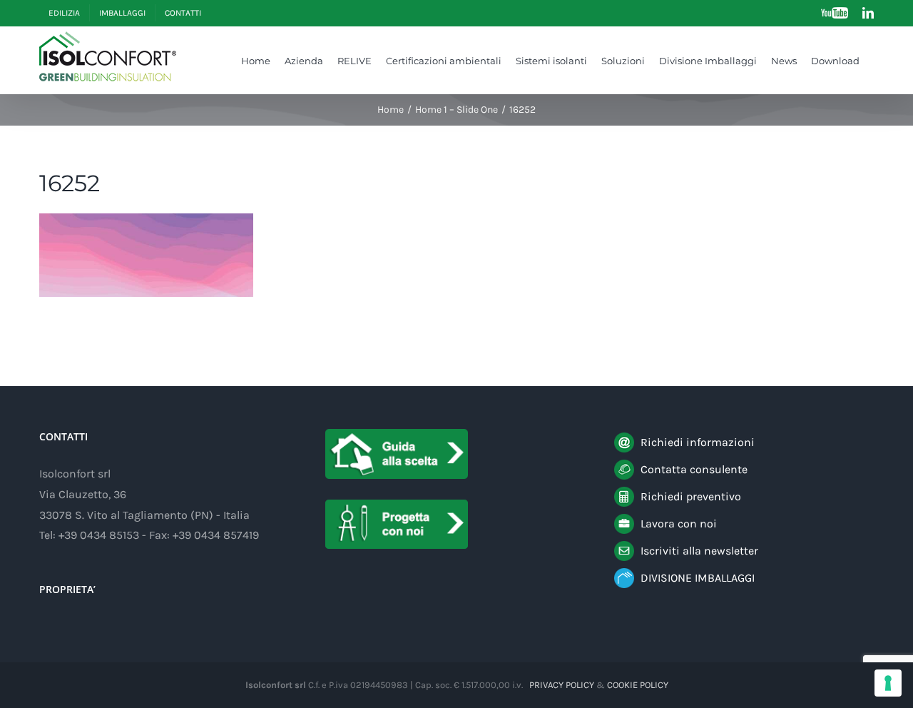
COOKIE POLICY (637, 684)
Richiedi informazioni (698, 442)
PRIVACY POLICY (561, 684)
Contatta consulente (694, 469)
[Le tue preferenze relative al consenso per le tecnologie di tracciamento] (888, 683)
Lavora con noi (679, 523)
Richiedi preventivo (691, 496)
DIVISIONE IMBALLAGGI (698, 578)
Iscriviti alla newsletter (699, 550)
